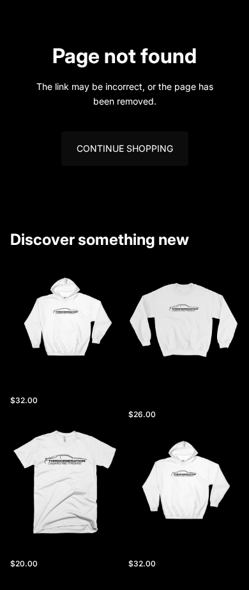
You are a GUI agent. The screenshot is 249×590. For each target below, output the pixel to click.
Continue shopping (125, 148)
